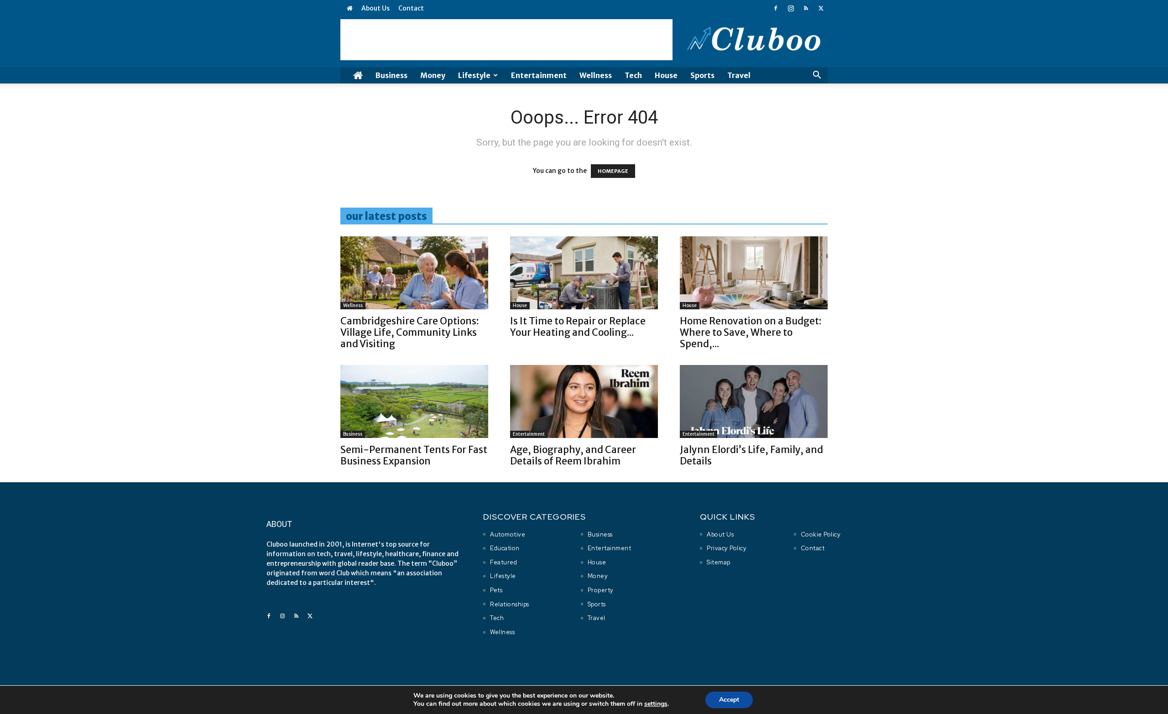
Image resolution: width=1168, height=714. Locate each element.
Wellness (595, 75)
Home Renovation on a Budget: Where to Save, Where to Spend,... (750, 332)
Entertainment (539, 75)
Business (391, 75)
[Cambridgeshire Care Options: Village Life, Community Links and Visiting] (414, 272)
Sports (702, 75)
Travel (739, 75)
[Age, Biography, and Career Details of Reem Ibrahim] (584, 401)
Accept (729, 699)
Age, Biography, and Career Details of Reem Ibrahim (573, 455)
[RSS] (806, 8)
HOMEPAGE (613, 171)
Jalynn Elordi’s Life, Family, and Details (751, 455)
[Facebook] (775, 8)
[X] (821, 8)
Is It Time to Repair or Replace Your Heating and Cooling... (578, 327)
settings (655, 704)
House (666, 75)
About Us (375, 8)
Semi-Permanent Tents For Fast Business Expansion (413, 455)
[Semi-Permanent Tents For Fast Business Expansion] (414, 401)
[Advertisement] (506, 39)
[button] (817, 76)
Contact (411, 8)
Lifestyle (474, 75)
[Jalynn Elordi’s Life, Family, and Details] (754, 401)
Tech (633, 75)
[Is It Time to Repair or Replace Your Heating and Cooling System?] (584, 272)
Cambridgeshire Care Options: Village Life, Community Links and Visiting (409, 332)
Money (432, 75)
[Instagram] (791, 8)
